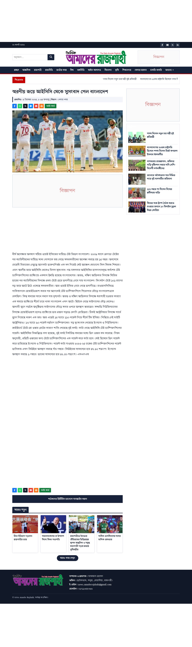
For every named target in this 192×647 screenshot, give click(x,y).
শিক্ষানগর (126, 70)
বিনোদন (108, 70)
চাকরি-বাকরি (156, 70)
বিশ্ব (72, 70)
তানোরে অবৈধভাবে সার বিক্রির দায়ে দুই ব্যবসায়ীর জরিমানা (161, 177)
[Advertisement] (90, 21)
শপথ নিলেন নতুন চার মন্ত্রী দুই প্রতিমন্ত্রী (112, 79)
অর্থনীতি (80, 70)
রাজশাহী (38, 70)
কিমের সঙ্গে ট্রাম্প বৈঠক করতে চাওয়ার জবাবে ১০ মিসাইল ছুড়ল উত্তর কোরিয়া (161, 206)
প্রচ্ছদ (16, 70)
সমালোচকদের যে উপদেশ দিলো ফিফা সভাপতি (53, 538)
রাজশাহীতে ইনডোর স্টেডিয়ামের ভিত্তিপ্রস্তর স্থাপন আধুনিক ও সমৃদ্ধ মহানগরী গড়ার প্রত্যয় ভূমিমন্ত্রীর (80, 543)
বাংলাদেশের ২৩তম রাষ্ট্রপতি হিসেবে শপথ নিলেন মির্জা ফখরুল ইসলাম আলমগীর (162, 151)
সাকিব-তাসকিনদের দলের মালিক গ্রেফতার (109, 538)
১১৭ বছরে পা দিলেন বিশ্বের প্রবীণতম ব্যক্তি (159, 191)
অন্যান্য (168, 70)
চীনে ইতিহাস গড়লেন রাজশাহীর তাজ (23, 538)
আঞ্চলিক (26, 70)
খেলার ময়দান (141, 70)
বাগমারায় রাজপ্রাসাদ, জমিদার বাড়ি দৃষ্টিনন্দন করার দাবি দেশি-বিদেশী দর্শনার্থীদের (161, 165)
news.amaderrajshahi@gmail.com (94, 584)
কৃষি (117, 70)
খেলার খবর (63, 99)
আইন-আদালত (94, 70)
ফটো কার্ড (50, 106)
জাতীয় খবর (61, 70)
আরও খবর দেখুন (67, 558)
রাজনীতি (49, 70)
